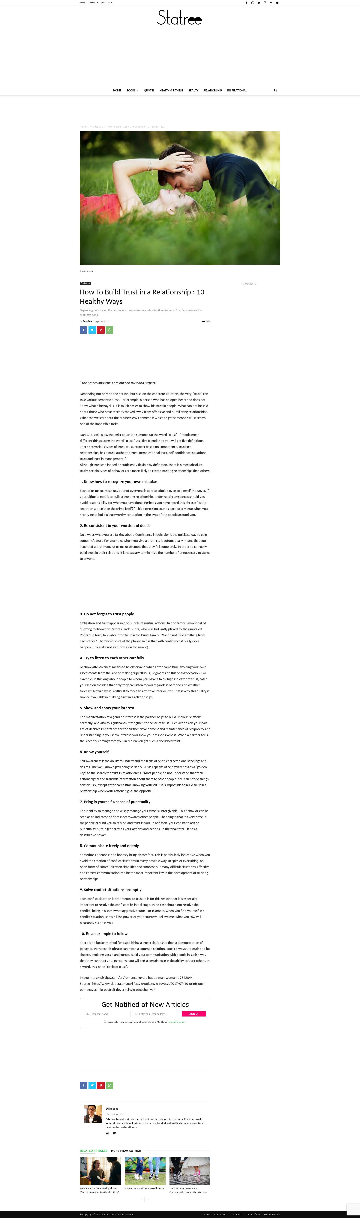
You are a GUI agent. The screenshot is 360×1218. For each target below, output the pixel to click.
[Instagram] (252, 2)
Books (131, 90)
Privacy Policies (272, 1214)
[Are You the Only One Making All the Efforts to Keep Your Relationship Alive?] (100, 1171)
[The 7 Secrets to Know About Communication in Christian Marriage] (190, 1171)
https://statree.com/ (114, 1114)
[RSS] (271, 2)
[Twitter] (277, 2)
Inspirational (237, 90)
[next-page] (147, 1200)
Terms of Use (253, 1214)
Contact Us (93, 3)
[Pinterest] (101, 330)
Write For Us (106, 3)
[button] (275, 91)
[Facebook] (246, 2)
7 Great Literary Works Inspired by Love (144, 1188)
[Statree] (180, 17)
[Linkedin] (259, 2)
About (82, 3)
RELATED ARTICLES (93, 1150)
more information (177, 1022)
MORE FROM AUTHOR (126, 1150)
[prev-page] (141, 1200)
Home (117, 90)
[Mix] (265, 2)
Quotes (149, 90)
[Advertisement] (180, 58)
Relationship (213, 90)
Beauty (193, 90)
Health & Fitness (171, 90)
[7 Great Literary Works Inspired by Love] (145, 1171)
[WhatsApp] (109, 330)
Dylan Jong (87, 321)
